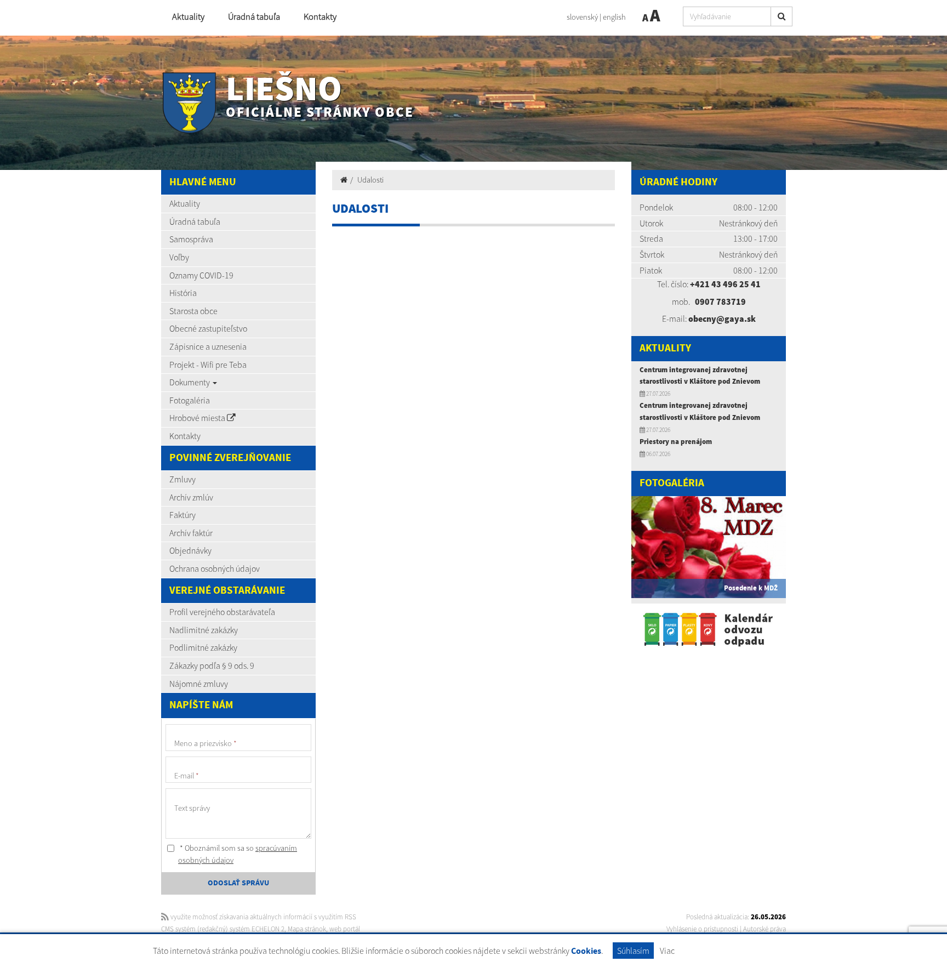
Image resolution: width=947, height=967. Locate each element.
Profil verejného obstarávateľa (222, 611)
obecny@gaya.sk (722, 318)
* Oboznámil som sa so (237, 854)
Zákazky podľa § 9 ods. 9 (211, 665)
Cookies (586, 951)
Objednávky (190, 550)
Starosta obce (193, 310)
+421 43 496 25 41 (725, 283)
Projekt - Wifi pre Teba (208, 364)
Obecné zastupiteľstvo (208, 328)
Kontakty (320, 16)
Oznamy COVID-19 (201, 275)
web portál (344, 929)
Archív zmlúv (191, 497)
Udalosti (370, 180)
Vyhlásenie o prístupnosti (702, 929)
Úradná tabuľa (254, 16)
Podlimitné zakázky (203, 647)
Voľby (179, 257)
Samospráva (191, 239)
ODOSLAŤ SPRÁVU (238, 883)
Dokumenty (190, 382)
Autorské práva (764, 929)
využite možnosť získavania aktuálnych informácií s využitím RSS (262, 917)
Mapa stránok (307, 929)
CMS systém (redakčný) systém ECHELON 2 (222, 929)
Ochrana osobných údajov (214, 568)
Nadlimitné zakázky (203, 629)
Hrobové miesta (198, 417)
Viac (667, 950)
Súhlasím (633, 950)
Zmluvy (182, 479)
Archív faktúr (191, 532)
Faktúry (182, 514)
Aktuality (188, 16)
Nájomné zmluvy (198, 683)
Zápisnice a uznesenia (208, 346)
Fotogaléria (189, 400)
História (183, 292)
